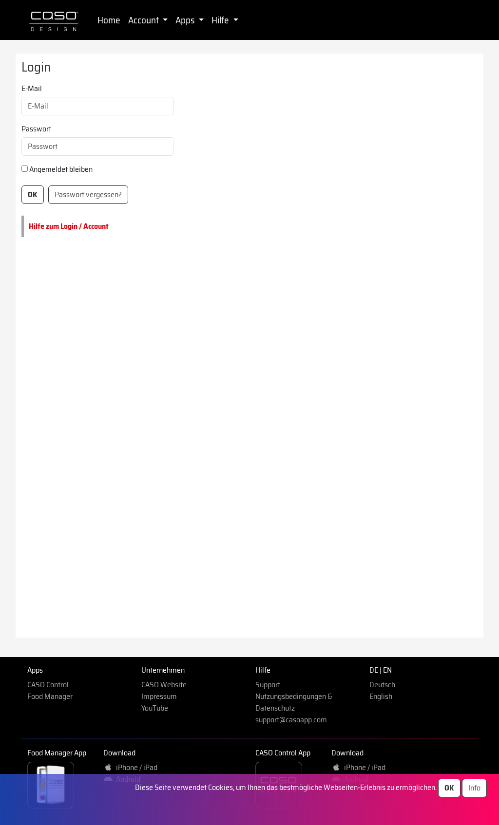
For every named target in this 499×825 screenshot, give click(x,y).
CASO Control (48, 684)
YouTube (154, 708)
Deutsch (382, 684)
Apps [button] (185, 20)
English (380, 696)
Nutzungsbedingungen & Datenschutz (293, 702)
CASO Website (164, 684)
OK (449, 788)
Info (474, 788)
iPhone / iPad (135, 767)
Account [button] (144, 20)
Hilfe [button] (221, 20)
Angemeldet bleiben (61, 169)
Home (108, 20)
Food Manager (50, 696)
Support (267, 684)
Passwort (36, 129)
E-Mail (31, 88)
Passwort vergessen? (88, 194)
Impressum (159, 696)
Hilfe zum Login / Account (69, 226)
